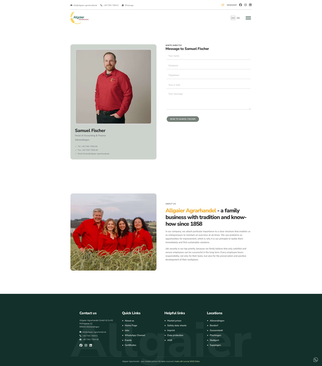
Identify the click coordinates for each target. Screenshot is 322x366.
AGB (169, 340)
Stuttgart (214, 340)
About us (129, 320)
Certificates (130, 345)
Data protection (175, 335)
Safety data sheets (177, 325)
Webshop (232, 5)
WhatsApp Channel (135, 335)
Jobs (127, 330)
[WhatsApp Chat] (315, 359)
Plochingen (215, 335)
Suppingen (215, 345)
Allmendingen (217, 320)
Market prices (174, 320)
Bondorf (214, 325)
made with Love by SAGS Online (187, 361)
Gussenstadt (216, 330)
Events (128, 340)
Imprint (171, 330)
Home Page (131, 325)
